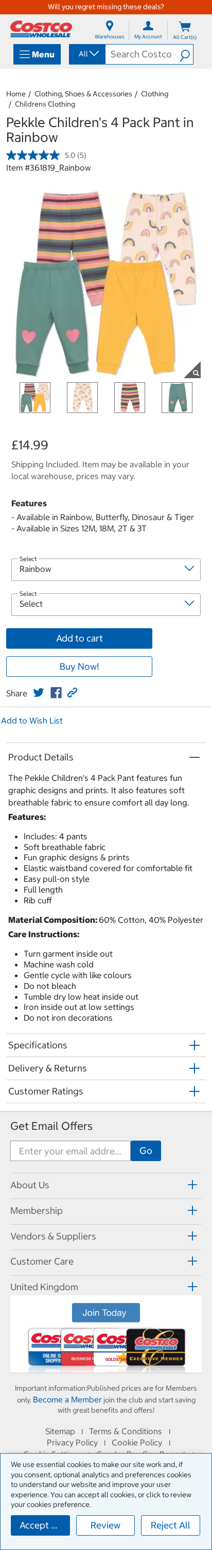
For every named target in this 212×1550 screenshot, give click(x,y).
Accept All (41, 1525)
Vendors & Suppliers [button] (53, 1236)
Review (105, 1525)
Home (16, 93)
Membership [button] (36, 1210)
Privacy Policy (72, 1442)
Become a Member (67, 1399)
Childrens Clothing (45, 104)
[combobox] (86, 53)
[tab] (106, 1184)
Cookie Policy (137, 1442)
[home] (41, 28)
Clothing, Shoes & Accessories (83, 93)
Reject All (170, 1525)
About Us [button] (29, 1185)
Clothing (154, 93)
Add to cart (79, 638)
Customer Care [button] (42, 1261)
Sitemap (60, 1431)
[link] (38, 692)
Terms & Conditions (125, 1431)
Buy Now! (79, 666)
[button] (186, 54)
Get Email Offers (51, 1126)
